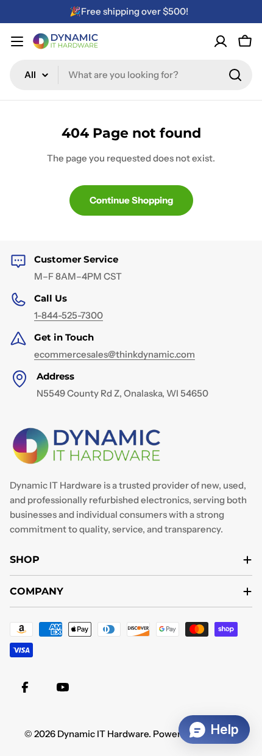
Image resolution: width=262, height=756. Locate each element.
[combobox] (131, 75)
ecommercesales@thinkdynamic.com (114, 354)
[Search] (235, 75)
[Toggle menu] (17, 41)
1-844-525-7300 (68, 315)
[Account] (220, 41)
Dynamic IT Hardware (103, 734)
